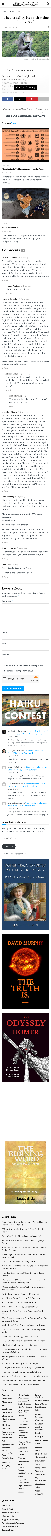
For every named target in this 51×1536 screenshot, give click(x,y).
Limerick (22, 1448)
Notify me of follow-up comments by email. (23, 665)
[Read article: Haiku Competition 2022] (25, 204)
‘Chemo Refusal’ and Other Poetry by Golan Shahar (25, 1376)
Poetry (11, 11)
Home (4, 11)
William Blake (23, 1428)
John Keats (22, 1418)
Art (3, 1405)
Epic (4, 1441)
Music (21, 1455)
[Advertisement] (25, 1111)
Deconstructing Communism (8, 1433)
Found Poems (23, 1483)
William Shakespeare (23, 1432)
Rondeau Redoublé (39, 1428)
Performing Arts (23, 1463)
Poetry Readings (39, 1416)
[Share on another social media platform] (43, 99)
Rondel (38, 1433)
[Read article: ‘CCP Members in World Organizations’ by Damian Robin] (25, 145)
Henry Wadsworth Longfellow (25, 1411)
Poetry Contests (42, 1401)
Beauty (18, 11)
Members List (8, 1516)
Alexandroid (7, 1398)
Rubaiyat (39, 1436)
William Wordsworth (23, 1436)
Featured (6, 1463)
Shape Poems (41, 1454)
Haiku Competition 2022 (11, 227)
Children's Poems (25, 1473)
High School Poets (25, 1486)
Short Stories (41, 1457)
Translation (40, 1484)
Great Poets (23, 1395)
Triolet (38, 1487)
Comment (7, 601)
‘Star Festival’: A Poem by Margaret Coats (20, 1307)
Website (5, 654)
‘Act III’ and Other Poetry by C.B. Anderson (21, 1298)
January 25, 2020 (9, 27)
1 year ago (27, 286)
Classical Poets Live (8, 1420)
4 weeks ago (14, 564)
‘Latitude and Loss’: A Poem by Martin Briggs (21, 1294)
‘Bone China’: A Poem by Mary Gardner (19, 1261)
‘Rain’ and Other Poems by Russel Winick (20, 1385)
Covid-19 (6, 1428)
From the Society (6, 1467)
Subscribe (8, 846)
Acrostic (5, 1395)
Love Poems (23, 1451)
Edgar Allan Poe (24, 1401)
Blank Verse (7, 1412)
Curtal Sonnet (40, 1407)
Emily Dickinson (24, 1404)
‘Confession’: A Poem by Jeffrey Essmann (20, 1345)
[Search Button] (48, 3)
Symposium (40, 1468)
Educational (7, 1438)
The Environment (41, 1479)
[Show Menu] (3, 3)
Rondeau (39, 1424)
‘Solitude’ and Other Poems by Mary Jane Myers (23, 1325)
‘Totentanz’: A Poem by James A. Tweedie (20, 1336)
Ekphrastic (22, 1479)
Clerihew (6, 1425)
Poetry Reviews (7, 1458)
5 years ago (27, 374)
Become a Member (10, 1512)
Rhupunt (39, 1420)
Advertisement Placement (13, 1523)
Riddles (21, 1492)
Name (5, 632)
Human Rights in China (24, 1443)
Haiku (5, 224)
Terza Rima (40, 1475)
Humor (21, 1489)
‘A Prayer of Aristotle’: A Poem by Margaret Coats (23, 1368)
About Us (6, 1505)
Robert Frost (23, 1424)
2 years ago (22, 497)
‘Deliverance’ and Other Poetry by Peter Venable (23, 1380)
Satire (37, 1443)
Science (38, 1447)
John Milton (23, 1421)
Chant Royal (7, 1416)
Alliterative (7, 1402)
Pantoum (22, 1458)
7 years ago (24, 258)
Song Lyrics (40, 1461)
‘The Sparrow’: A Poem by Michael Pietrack (21, 1372)
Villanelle (39, 1494)
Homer (21, 1415)
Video (37, 1491)
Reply (6, 280)
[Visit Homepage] (25, 3)
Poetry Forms (41, 1404)
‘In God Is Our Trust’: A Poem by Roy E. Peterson (23, 1341)
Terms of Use (8, 1530)
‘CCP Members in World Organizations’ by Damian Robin (22, 169)
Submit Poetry (8, 1509)
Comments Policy (10, 1526)
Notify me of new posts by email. (18, 671)
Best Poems (7, 1409)
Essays (4, 1450)
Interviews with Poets (8, 1454)
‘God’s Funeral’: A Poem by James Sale (19, 1302)
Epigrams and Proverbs (8, 1446)
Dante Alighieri (24, 1398)
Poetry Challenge (39, 1396)
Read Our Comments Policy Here (25, 115)
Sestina (38, 1450)
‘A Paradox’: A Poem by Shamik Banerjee (20, 1363)
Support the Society (11, 1519)
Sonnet (38, 1464)
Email (5, 643)
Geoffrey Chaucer (25, 1407)
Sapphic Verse (41, 1440)
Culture (6, 165)
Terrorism (39, 1471)
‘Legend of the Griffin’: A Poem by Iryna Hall (22, 1236)
